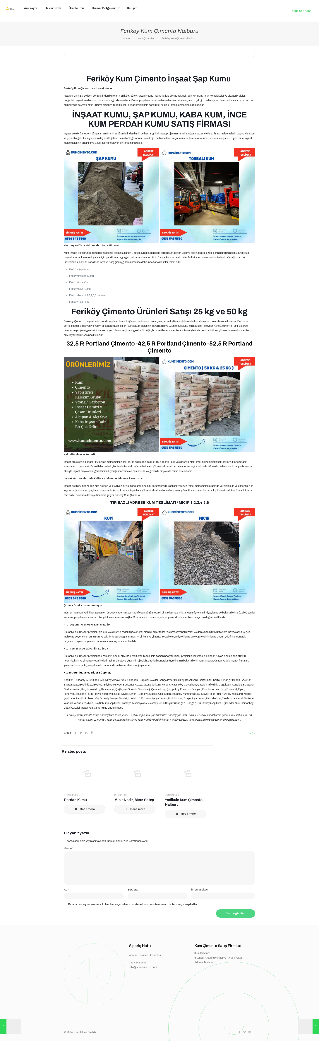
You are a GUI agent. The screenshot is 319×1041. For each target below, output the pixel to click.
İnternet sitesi (199, 889)
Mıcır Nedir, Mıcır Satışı (134, 800)
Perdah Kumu (75, 800)
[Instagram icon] (249, 1032)
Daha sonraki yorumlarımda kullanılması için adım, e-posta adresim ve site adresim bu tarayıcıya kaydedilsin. (133, 904)
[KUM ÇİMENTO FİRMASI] (9, 8)
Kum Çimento (146, 38)
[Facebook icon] (239, 1032)
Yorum (68, 848)
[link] (76, 19)
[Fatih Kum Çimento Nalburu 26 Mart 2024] (308, 1026)
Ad (66, 889)
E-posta (133, 889)
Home (126, 38)
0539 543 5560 (301, 11)
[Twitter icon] (244, 1032)
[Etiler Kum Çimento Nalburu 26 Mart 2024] (10, 1026)
